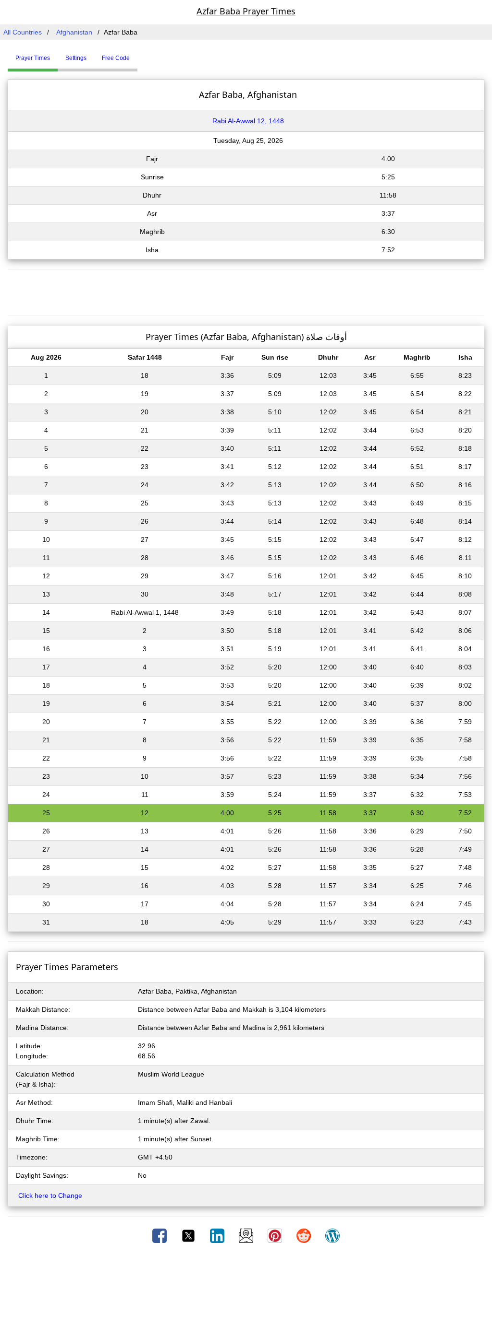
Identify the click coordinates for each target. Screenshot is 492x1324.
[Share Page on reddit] (305, 1235)
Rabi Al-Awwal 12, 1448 (248, 121)
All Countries (22, 32)
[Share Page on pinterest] (276, 1235)
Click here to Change (50, 1195)
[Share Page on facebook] (160, 1235)
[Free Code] (149, 54)
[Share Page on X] (189, 1235)
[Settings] (144, 54)
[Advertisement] (246, 291)
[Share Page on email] (247, 1235)
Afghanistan (74, 32)
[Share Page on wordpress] (332, 1235)
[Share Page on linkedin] (218, 1235)
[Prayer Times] (139, 54)
